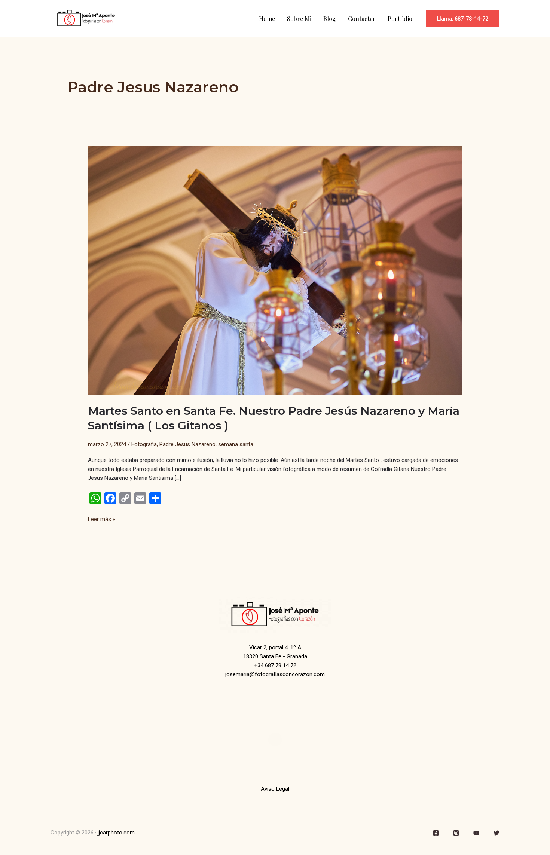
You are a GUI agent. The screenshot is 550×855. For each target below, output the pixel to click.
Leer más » (101, 519)
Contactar (362, 18)
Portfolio (400, 18)
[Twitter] (496, 833)
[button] (462, 18)
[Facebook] (436, 833)
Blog (329, 18)
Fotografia (144, 444)
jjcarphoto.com (116, 832)
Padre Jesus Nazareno (187, 444)
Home (267, 18)
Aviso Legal (275, 788)
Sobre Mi (299, 18)
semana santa (235, 444)
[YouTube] (476, 833)
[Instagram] (456, 833)
